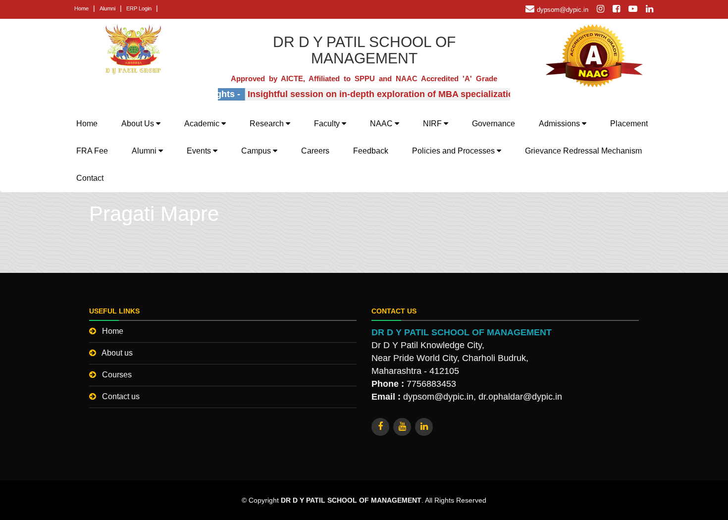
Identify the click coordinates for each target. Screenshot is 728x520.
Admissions (560, 123)
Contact (90, 178)
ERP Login (139, 8)
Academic (202, 123)
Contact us (121, 396)
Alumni (107, 8)
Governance (493, 123)
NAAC (382, 123)
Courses (117, 374)
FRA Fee (92, 151)
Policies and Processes (454, 151)
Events (200, 151)
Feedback (370, 151)
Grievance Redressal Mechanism (583, 151)
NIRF (433, 123)
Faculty (328, 123)
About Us (138, 123)
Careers (315, 151)
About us (117, 353)
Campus (257, 151)
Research (268, 123)
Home (81, 8)
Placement (629, 123)
